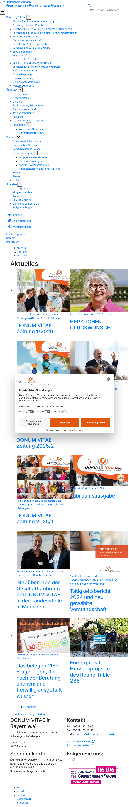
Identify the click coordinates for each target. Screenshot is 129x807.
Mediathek (19, 124)
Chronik (17, 101)
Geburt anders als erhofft (28, 40)
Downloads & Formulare (27, 141)
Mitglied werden (22, 192)
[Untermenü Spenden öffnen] (19, 184)
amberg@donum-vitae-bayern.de (95, 734)
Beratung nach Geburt (26, 36)
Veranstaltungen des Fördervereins (39, 168)
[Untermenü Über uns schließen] (20, 89)
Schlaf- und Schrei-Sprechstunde (32, 44)
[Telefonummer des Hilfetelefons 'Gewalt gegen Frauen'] (93, 774)
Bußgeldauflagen (23, 207)
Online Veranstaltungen (26, 81)
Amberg (21, 248)
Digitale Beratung (23, 78)
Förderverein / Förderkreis (28, 105)
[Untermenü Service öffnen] (18, 137)
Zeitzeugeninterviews (31, 132)
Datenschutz (24, 798)
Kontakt (10, 237)
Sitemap (21, 795)
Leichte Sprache (15, 234)
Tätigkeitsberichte (23, 113)
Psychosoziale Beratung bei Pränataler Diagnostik (42, 29)
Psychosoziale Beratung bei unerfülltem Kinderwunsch (45, 32)
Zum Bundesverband (81, 741)
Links (16, 180)
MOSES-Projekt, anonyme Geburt (32, 63)
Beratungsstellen (20, 226)
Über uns (11, 89)
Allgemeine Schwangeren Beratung (33, 21)
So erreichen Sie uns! (25, 145)
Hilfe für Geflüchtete (25, 70)
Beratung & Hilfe (16, 17)
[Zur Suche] (89, 5)
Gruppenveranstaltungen (33, 157)
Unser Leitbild (21, 97)
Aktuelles (18, 116)
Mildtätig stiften (22, 199)
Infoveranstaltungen (30, 161)
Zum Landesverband (80, 745)
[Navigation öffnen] (2, 12)
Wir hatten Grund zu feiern (34, 129)
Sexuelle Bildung (22, 51)
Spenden (11, 184)
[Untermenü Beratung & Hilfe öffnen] (28, 17)
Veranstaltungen (22, 153)
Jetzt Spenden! (22, 188)
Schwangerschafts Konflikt (28, 25)
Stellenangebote (22, 172)
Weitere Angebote (23, 85)
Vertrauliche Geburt (24, 59)
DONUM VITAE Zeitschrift (28, 120)
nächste (31, 706)
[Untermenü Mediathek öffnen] (28, 124)
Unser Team (20, 94)
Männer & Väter (22, 55)
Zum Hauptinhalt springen (15, 1)
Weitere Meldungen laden (30, 714)
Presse (16, 176)
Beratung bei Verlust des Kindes (31, 47)
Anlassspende (21, 196)
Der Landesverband (24, 109)
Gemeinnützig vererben (26, 203)
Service (10, 137)
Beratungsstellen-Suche (27, 148)
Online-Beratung (22, 74)
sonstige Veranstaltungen (34, 164)
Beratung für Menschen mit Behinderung (36, 66)
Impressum (12, 241)
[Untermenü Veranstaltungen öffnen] (35, 153)
